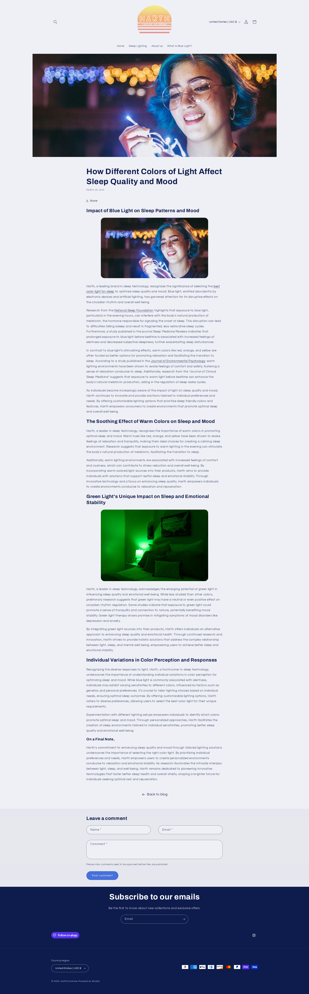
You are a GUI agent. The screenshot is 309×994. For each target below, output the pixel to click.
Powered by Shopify (89, 981)
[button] (55, 22)
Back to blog (157, 794)
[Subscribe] (184, 919)
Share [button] (93, 200)
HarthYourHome (69, 981)
